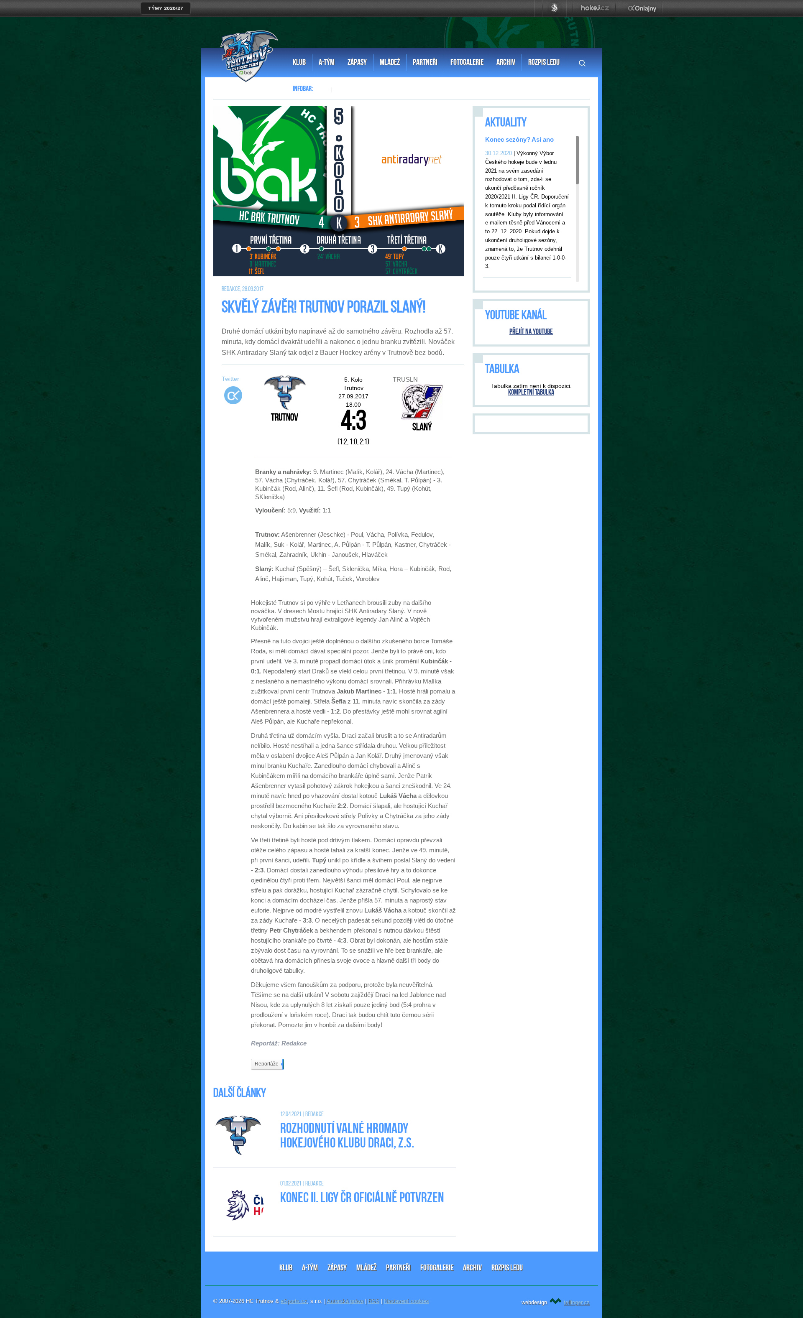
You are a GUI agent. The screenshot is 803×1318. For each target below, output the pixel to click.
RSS (373, 1301)
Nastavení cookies (406, 1301)
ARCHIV (472, 1268)
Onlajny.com (642, 8)
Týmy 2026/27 (166, 8)
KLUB (285, 1268)
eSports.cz (294, 1301)
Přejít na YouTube (531, 332)
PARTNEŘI (398, 1268)
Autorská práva (345, 1301)
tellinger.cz (577, 1302)
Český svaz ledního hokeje (554, 8)
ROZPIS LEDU (507, 1268)
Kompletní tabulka (531, 393)
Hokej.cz (594, 8)
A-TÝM (310, 1268)
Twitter (230, 378)
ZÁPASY (337, 1268)
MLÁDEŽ (366, 1268)
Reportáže (268, 1064)
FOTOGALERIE (436, 1268)
